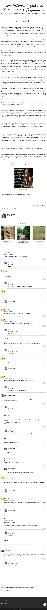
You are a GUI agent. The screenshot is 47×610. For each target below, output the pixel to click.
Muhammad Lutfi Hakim (9, 395)
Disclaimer (33, 609)
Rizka (5, 518)
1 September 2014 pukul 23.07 (9, 396)
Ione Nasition (7, 477)
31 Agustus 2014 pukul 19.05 (9, 272)
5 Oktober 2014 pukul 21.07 (12, 302)
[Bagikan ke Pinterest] (42, 206)
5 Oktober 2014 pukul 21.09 (12, 264)
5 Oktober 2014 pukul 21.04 (12, 408)
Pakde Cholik (7, 415)
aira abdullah (7, 550)
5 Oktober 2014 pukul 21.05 (12, 369)
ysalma (6, 338)
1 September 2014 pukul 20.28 (9, 378)
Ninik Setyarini (7, 319)
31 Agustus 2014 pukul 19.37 (9, 321)
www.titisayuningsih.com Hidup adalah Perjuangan (23, 7)
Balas (44, 259)
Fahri (5, 291)
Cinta (11, 208)
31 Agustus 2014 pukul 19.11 (9, 311)
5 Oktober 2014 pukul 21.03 (12, 450)
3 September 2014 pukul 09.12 (9, 520)
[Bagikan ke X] (40, 206)
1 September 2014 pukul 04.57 (9, 339)
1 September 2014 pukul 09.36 (9, 359)
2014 (5, 208)
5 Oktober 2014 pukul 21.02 (12, 511)
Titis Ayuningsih (11, 262)
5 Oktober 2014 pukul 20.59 (12, 563)
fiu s (5, 358)
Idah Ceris (6, 457)
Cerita (8, 208)
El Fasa (6, 438)
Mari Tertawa (7, 309)
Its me (14, 208)
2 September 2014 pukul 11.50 (9, 440)
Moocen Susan (7, 498)
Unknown (6, 376)
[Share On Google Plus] (45, 206)
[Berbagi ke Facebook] (38, 206)
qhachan (6, 271)
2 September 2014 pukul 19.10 (9, 458)
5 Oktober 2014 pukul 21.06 (12, 331)
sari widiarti (7, 252)
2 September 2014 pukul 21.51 (9, 500)
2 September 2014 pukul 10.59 (9, 416)
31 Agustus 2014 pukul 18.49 (9, 254)
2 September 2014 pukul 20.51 (9, 478)
